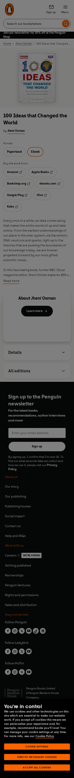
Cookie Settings (37, 746)
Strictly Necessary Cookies (37, 756)
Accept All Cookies (37, 767)
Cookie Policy (45, 736)
